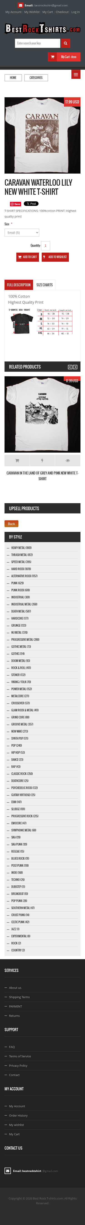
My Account (13, 12)
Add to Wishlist (42, 460)
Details (67, 460)
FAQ (12, 1047)
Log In (75, 12)
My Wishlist (32, 12)
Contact (14, 1075)
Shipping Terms (19, 997)
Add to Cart (17, 460)
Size (7, 224)
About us (15, 988)
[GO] (65, 43)
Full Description (19, 284)
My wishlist (16, 1125)
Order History (18, 1115)
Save (17, 204)
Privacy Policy (18, 1066)
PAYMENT (15, 1006)
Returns (14, 1016)
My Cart (47, 12)
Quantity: (36, 245)
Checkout (62, 12)
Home (13, 78)
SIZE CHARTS (44, 284)
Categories (36, 78)
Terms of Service (20, 1056)
